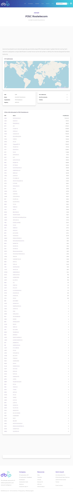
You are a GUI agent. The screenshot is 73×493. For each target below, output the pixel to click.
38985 (5, 405)
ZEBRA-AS (15, 227)
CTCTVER (15, 183)
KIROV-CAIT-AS (16, 274)
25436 (5, 274)
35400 (5, 418)
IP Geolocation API (23, 475)
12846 (5, 277)
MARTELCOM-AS (16, 345)
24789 (5, 240)
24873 (5, 280)
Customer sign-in (23, 486)
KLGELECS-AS (16, 133)
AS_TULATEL (15, 233)
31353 (5, 384)
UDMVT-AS (15, 308)
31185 (5, 386)
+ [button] (5, 62)
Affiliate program (30, 490)
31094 (5, 389)
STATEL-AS (15, 131)
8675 (5, 233)
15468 (5, 133)
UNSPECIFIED (16, 277)
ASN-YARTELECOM (17, 136)
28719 (5, 379)
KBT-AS (14, 209)
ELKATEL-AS (15, 199)
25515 (5, 128)
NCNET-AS (15, 120)
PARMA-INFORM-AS (17, 238)
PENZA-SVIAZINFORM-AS (18, 426)
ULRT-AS (15, 402)
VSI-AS (14, 152)
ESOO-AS (15, 371)
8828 (5, 243)
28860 (5, 238)
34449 (5, 366)
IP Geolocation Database (25, 477)
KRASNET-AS (15, 342)
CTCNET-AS (15, 128)
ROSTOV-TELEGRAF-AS (18, 180)
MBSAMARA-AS (16, 272)
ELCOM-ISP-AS (16, 201)
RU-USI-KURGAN (16, 413)
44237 (5, 347)
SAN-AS (14, 363)
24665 (5, 400)
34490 (5, 394)
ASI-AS (14, 188)
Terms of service (14, 490)
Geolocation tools (23, 481)
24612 (5, 426)
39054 (5, 358)
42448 (5, 324)
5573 (5, 342)
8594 (5, 321)
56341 (5, 334)
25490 (5, 141)
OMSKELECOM (16, 321)
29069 (5, 225)
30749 (5, 293)
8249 (5, 235)
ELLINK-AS (15, 280)
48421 (5, 287)
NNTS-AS (15, 392)
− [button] (5, 64)
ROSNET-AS (15, 162)
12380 (5, 193)
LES (14, 126)
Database (37, 3)
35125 (5, 186)
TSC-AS (14, 394)
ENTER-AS (15, 334)
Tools (42, 3)
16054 (5, 410)
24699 (5, 196)
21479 (5, 180)
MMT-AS (15, 261)
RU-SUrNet (15, 329)
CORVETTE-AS (16, 428)
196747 (5, 251)
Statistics (47, 3)
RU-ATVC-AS (15, 407)
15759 (5, 298)
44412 (5, 253)
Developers (30, 3)
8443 (5, 246)
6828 (5, 282)
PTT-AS (14, 384)
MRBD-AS (15, 206)
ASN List (39, 484)
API (25, 3)
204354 (5, 272)
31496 (5, 285)
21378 (5, 183)
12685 (5, 319)
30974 (5, 392)
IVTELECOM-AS (16, 196)
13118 (5, 136)
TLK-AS (14, 225)
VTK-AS (14, 350)
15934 (5, 227)
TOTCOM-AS (15, 235)
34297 (5, 368)
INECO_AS (15, 173)
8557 (5, 199)
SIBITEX (14, 319)
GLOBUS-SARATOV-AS (17, 340)
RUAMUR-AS (15, 149)
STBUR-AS (15, 358)
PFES (14, 311)
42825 (5, 308)
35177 (5, 188)
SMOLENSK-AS (16, 186)
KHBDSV (15, 139)
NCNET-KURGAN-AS (17, 337)
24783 (5, 217)
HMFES (14, 379)
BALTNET (15, 420)
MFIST (14, 418)
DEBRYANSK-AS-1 (16, 170)
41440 (5, 306)
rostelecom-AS (16, 376)
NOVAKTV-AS (16, 303)
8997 (5, 300)
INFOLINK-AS (16, 219)
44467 (5, 269)
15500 (5, 360)
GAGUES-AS (15, 405)
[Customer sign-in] (71, 3)
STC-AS (14, 141)
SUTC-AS (15, 400)
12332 (5, 123)
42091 (5, 295)
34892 (5, 219)
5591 (5, 345)
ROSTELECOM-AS (17, 118)
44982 (5, 340)
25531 (5, 248)
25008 (5, 371)
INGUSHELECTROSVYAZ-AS (19, 253)
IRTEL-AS (15, 264)
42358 (5, 256)
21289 (5, 423)
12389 (5, 118)
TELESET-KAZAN (16, 214)
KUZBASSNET (16, 415)
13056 (5, 165)
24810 (5, 214)
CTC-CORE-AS (16, 347)
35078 (5, 428)
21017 (5, 152)
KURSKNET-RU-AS (17, 259)
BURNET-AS (15, 243)
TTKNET (14, 389)
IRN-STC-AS (15, 269)
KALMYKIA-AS (16, 431)
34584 (5, 139)
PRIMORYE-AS (16, 123)
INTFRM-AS (15, 248)
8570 (5, 126)
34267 (5, 170)
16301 (5, 154)
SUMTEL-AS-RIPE (16, 222)
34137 (5, 149)
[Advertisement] (36, 40)
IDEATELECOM (16, 266)
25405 (5, 373)
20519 (5, 420)
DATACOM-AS (16, 154)
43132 (5, 209)
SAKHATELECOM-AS (17, 167)
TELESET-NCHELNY (17, 381)
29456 (5, 212)
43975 (5, 350)
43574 (5, 230)
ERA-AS (14, 324)
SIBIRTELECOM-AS (17, 306)
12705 (5, 311)
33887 (5, 381)
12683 (5, 131)
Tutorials (39, 477)
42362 (5, 175)
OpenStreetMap (63, 87)
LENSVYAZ (15, 193)
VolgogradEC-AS (16, 144)
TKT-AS (14, 204)
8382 (5, 264)
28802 (5, 431)
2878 (5, 402)
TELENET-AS (15, 146)
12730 (5, 173)
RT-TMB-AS (15, 165)
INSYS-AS (15, 256)
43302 (5, 326)
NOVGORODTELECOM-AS (18, 240)
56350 (5, 332)
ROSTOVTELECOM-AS (17, 423)
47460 (5, 337)
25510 (5, 376)
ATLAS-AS (15, 287)
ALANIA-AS (15, 175)
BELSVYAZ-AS (16, 212)
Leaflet (58, 87)
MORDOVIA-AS (16, 366)
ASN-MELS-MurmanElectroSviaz (19, 217)
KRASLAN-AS (15, 313)
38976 (5, 407)
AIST (14, 157)
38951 (5, 204)
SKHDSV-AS (15, 246)
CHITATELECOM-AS (17, 290)
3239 (5, 329)
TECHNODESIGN (16, 316)
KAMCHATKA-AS (16, 159)
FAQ (53, 3)
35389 (5, 313)
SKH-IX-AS (15, 368)
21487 (5, 167)
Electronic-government (17, 251)
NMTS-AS (15, 373)
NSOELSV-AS (15, 410)
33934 (5, 144)
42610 (5, 120)
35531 (5, 413)
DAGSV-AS (15, 230)
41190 (5, 266)
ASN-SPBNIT (15, 300)
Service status (40, 486)
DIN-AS (14, 298)
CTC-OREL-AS (16, 178)
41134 (5, 178)
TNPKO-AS (15, 386)
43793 (5, 353)
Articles (39, 479)
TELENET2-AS (16, 332)
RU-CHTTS (15, 355)
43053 (5, 303)
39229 (5, 363)
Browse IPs (40, 481)
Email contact (59, 485)
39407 (5, 290)
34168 (5, 201)
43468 (5, 355)
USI (13, 282)
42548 (5, 191)
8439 (5, 157)
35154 (5, 146)
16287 (5, 415)
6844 (5, 316)
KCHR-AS (15, 191)
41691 (5, 222)
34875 (5, 397)
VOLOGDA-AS (16, 293)
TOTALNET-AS (16, 353)
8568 (5, 261)
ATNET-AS (15, 285)
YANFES (14, 397)
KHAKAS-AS (15, 295)
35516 (5, 259)
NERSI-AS (15, 326)
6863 (5, 162)
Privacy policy (21, 490)
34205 (5, 206)
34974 (5, 159)
